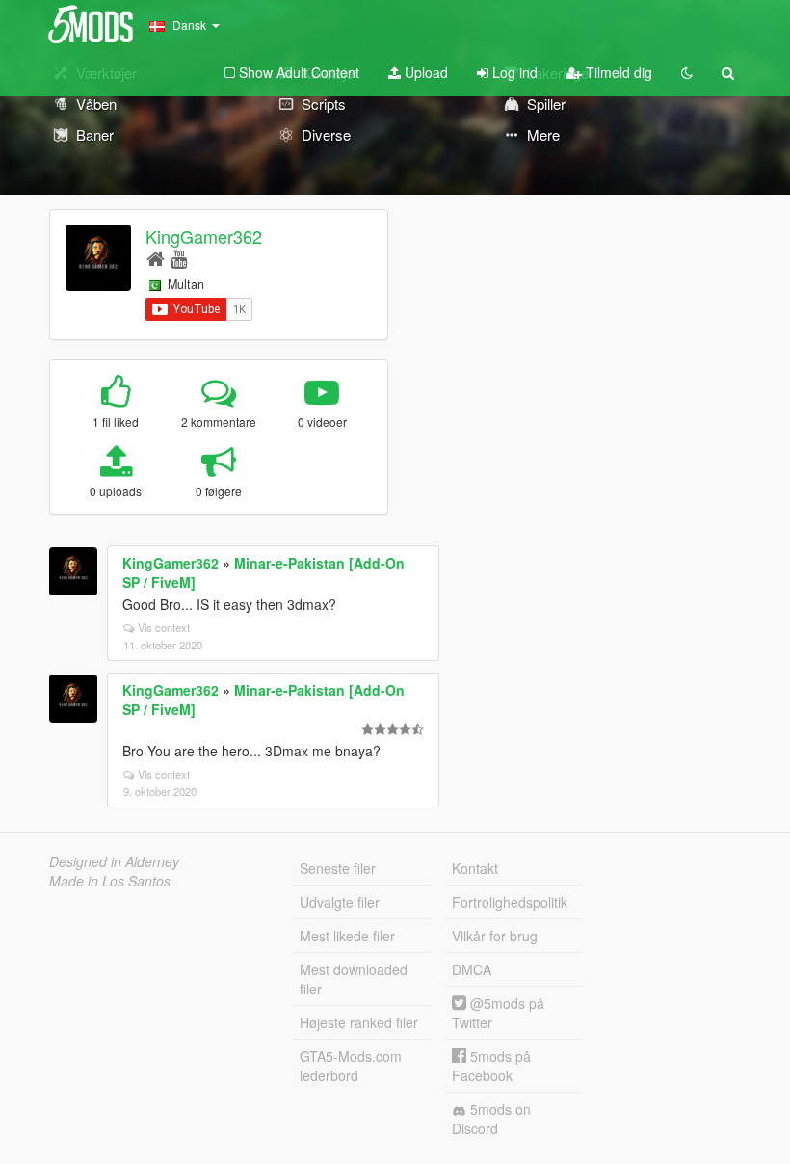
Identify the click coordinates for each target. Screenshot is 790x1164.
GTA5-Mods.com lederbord (351, 1065)
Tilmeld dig (617, 72)
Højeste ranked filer (359, 1022)
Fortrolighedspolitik (509, 902)
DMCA (471, 969)
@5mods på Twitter (498, 1012)
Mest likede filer (347, 935)
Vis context (164, 627)
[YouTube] (179, 258)
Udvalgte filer (340, 902)
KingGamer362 (203, 236)
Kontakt (475, 868)
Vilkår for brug (495, 935)
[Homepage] (155, 258)
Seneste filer (338, 868)
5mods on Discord (491, 1118)
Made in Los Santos (110, 880)
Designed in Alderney (114, 861)
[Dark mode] (687, 72)
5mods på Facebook (491, 1065)
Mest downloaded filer (354, 979)
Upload (424, 72)
